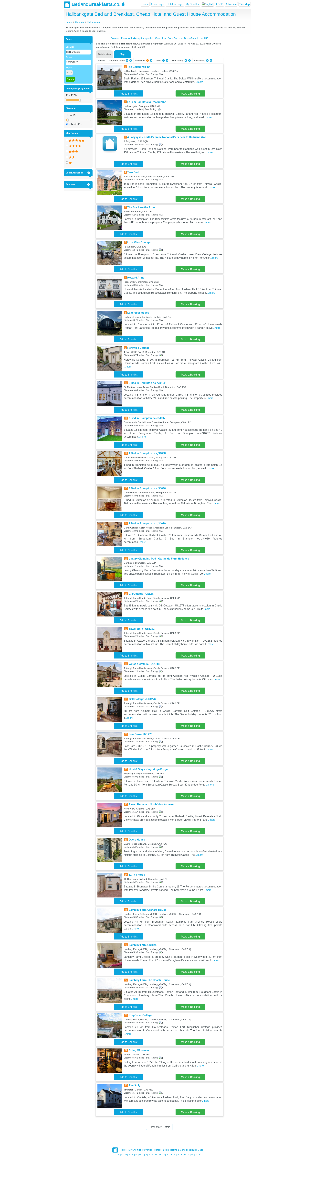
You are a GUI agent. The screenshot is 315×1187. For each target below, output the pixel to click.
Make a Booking (190, 93)
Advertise (231, 4)
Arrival (69, 57)
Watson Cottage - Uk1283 (144, 664)
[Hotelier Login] (161, 1150)
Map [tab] (122, 54)
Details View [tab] (104, 54)
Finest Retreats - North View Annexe (151, 804)
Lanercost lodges (138, 312)
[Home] (123, 1150)
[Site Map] (197, 1150)
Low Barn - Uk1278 (140, 734)
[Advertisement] (236, 85)
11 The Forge (137, 874)
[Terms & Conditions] (181, 1150)
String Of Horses (139, 1050)
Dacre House (137, 839)
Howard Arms (135, 277)
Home (145, 4)
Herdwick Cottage (138, 347)
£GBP (219, 4)
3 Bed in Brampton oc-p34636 (147, 488)
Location (70, 46)
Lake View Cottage (138, 242)
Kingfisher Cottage (140, 1015)
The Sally (134, 1085)
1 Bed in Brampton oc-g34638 (147, 453)
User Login (157, 4)
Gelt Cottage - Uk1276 (142, 699)
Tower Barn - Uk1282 (142, 628)
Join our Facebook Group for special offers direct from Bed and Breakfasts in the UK (159, 38)
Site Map (244, 4)
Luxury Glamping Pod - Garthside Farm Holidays (159, 558)
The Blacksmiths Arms (141, 207)
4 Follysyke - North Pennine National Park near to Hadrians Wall (166, 137)
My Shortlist (192, 4)
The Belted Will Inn (138, 66)
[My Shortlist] (134, 1150)
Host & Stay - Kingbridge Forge (148, 769)
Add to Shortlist (128, 93)
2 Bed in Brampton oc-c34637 (147, 418)
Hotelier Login (175, 4)
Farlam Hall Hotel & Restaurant (146, 102)
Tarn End (133, 172)
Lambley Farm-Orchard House (147, 909)
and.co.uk (99, 4)
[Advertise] (147, 1150)
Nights (69, 67)
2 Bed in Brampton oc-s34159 (147, 383)
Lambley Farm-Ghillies (143, 945)
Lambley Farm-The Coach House (149, 980)
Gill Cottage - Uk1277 (142, 593)
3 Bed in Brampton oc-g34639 (147, 523)
